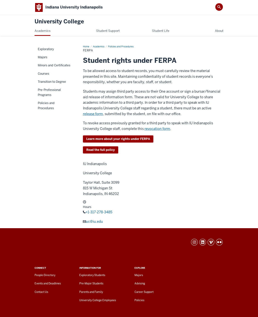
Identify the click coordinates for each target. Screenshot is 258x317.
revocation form (157, 129)
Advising (139, 283)
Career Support (144, 292)
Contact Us (41, 292)
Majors (138, 275)
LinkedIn (202, 242)
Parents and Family (91, 292)
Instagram (194, 242)
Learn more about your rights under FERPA (118, 139)
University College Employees (97, 300)
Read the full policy (100, 150)
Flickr (219, 242)
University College (59, 21)
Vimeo (211, 242)
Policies (139, 300)
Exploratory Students (92, 275)
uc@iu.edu (94, 221)
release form (93, 114)
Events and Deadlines (48, 283)
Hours (87, 207)
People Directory (45, 275)
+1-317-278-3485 (99, 212)
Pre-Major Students (91, 283)
